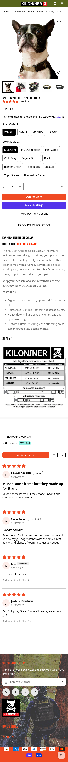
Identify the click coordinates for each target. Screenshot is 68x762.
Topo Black (33, 167)
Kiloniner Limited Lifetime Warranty (34, 11)
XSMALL (9, 132)
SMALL (23, 132)
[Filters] (54, 455)
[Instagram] (25, 692)
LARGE (52, 132)
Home (5, 11)
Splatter (49, 167)
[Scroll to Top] (28, 745)
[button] (62, 3)
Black (47, 158)
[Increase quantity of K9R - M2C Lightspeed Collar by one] (61, 186)
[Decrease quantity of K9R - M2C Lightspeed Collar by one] (20, 186)
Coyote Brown (30, 158)
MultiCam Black (30, 149)
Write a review (26, 455)
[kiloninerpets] (34, 3)
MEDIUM (38, 132)
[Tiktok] (34, 692)
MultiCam (10, 149)
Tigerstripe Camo (34, 175)
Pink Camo (51, 149)
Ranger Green (12, 167)
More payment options (34, 213)
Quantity (7, 186)
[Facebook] (15, 692)
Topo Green (11, 175)
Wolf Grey (10, 158)
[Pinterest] (6, 692)
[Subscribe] (62, 682)
